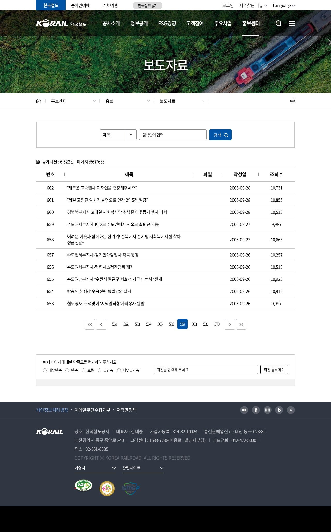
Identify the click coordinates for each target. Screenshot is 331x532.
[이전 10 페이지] (101, 324)
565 (159, 324)
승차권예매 (80, 5)
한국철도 (50, 5)
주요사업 (222, 23)
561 (114, 324)
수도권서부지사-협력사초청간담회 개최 (100, 267)
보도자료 (167, 101)
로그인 (228, 5)
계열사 (79, 468)
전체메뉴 (292, 23)
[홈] (38, 101)
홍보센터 (250, 23)
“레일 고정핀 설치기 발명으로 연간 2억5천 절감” (107, 200)
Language (282, 5)
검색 (217, 135)
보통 (90, 370)
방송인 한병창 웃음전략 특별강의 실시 (99, 291)
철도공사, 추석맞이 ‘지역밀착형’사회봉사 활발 (106, 303)
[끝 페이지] (241, 324)
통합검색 (279, 23)
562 (125, 324)
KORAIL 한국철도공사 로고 (61, 23)
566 (171, 324)
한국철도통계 (147, 5)
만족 (74, 370)
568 (194, 324)
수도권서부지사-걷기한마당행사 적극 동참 (103, 255)
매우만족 (55, 370)
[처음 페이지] (90, 324)
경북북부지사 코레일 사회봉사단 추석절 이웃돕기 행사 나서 (117, 212)
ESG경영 (167, 23)
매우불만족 (131, 370)
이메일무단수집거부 (92, 410)
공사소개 (111, 23)
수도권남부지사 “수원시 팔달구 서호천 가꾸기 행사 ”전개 (114, 279)
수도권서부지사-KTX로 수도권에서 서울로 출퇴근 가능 (113, 224)
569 (205, 324)
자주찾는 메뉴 (251, 5)
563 (137, 324)
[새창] (244, 410)
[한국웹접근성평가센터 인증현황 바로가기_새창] (83, 488)
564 (148, 324)
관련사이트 (131, 468)
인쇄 (292, 101)
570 (216, 324)
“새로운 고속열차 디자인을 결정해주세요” (102, 187)
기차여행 (110, 5)
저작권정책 (127, 410)
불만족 (108, 370)
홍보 (109, 101)
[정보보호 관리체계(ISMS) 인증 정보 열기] (131, 488)
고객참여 (195, 23)
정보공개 (139, 23)
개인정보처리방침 (52, 410)
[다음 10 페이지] (230, 324)
